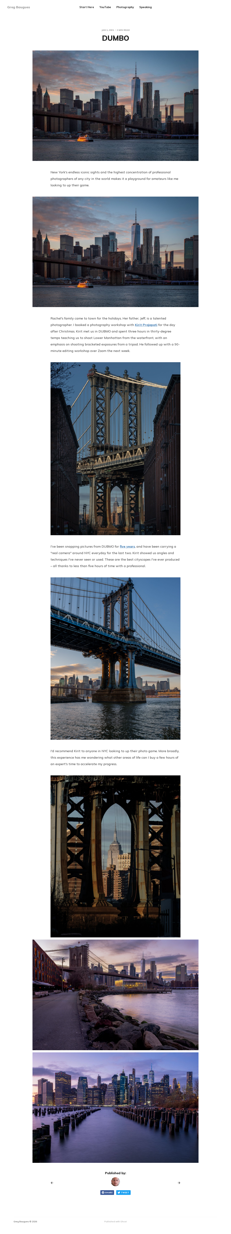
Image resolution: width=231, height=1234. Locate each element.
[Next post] (177, 1183)
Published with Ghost (115, 1221)
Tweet (125, 1192)
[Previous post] (53, 1183)
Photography (125, 7)
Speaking (145, 7)
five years (127, 546)
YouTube (105, 7)
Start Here (86, 7)
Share (109, 1192)
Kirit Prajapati (146, 325)
